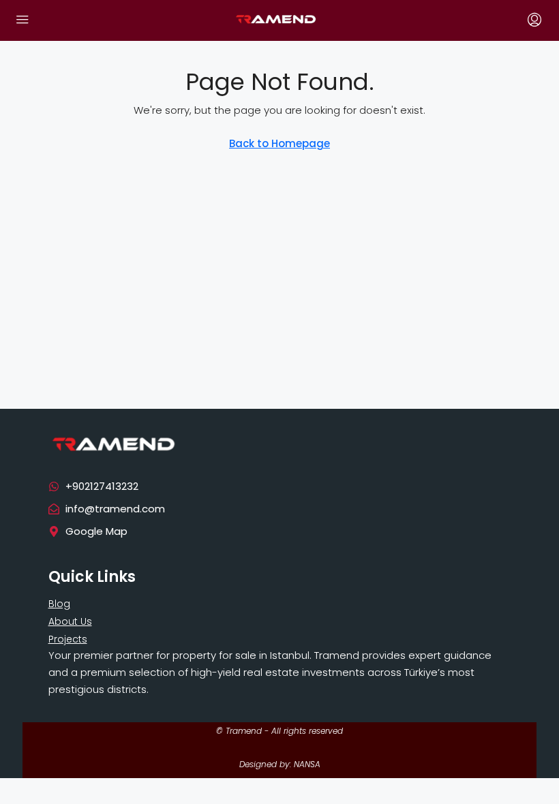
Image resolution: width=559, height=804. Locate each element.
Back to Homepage (279, 143)
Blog (59, 603)
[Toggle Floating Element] (524, 782)
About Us (70, 621)
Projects (67, 639)
